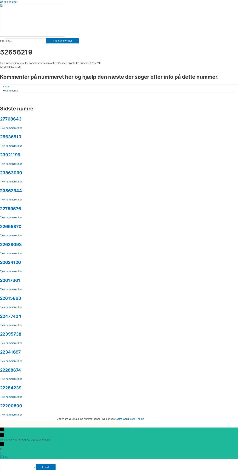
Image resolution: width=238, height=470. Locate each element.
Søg (2, 40)
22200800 (11, 405)
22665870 (11, 226)
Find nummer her (62, 40)
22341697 (10, 352)
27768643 (11, 118)
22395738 (10, 334)
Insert (45, 467)
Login (6, 86)
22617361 (10, 280)
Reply (4, 456)
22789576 (10, 208)
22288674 (10, 370)
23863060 (11, 172)
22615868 (10, 298)
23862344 (11, 190)
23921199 (10, 154)
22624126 (10, 262)
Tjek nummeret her (11, 127)
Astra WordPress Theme (130, 418)
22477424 (10, 316)
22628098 (11, 244)
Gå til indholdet (8, 1)
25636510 (10, 136)
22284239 (11, 387)
